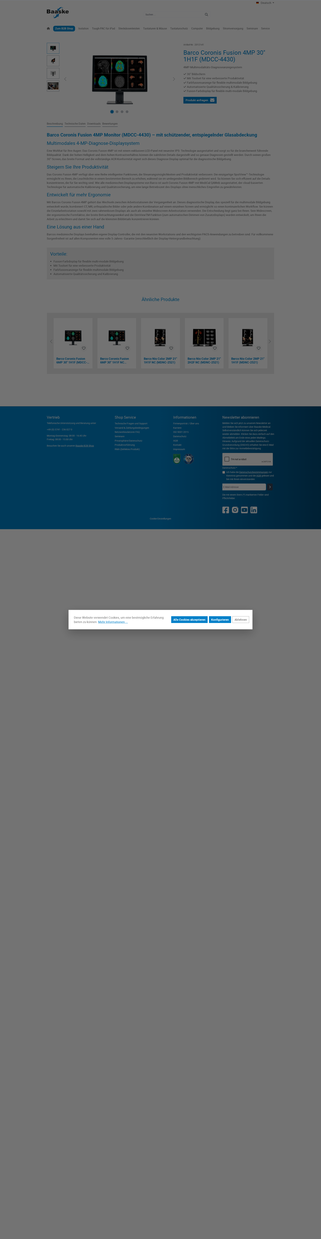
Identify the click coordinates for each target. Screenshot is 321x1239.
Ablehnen (241, 620)
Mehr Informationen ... (113, 622)
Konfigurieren (220, 620)
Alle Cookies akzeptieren (189, 620)
